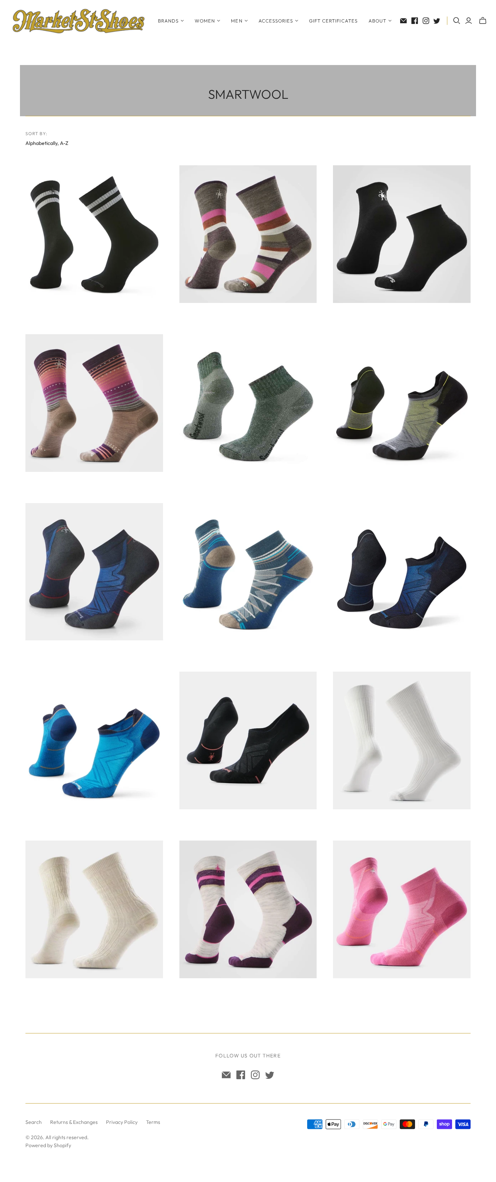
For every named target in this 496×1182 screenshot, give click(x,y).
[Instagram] (426, 20)
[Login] (468, 21)
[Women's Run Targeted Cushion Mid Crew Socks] (248, 909)
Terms (153, 1122)
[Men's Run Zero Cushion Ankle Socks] (94, 572)
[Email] (403, 20)
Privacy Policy (122, 1122)
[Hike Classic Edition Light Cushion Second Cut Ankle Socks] (248, 403)
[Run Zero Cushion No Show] (248, 740)
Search (33, 1122)
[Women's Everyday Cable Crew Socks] (94, 909)
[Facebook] (414, 20)
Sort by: (36, 133)
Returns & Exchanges (74, 1122)
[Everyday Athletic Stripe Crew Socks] (94, 234)
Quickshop (59, 316)
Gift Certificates (333, 21)
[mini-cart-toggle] (483, 21)
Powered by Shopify (48, 1145)
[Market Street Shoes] (78, 20)
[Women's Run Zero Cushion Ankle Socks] (402, 909)
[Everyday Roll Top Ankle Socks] (402, 234)
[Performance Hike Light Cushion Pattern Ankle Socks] (248, 572)
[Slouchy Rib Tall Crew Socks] (402, 740)
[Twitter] (437, 20)
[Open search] (456, 20)
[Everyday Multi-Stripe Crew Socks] (248, 234)
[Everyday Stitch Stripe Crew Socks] (94, 403)
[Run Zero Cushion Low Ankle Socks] (94, 740)
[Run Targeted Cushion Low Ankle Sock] (402, 572)
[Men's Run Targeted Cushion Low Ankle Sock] (402, 403)
